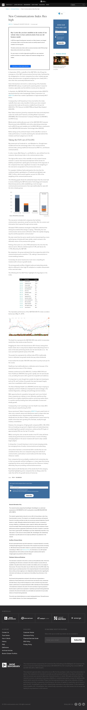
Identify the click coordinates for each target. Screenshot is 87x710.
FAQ (3, 644)
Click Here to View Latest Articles (20, 66)
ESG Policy (26, 641)
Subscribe (29, 495)
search (83, 4)
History (4, 641)
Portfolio (9, 4)
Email (11, 485)
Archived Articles (15, 9)
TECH (13, 477)
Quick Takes (35, 4)
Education (42, 4)
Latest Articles (18, 4)
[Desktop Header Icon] (4, 5)
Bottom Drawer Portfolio (9, 653)
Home (7, 9)
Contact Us (5, 632)
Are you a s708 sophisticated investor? (59, 35)
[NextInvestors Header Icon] (43, 1)
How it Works (6, 638)
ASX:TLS (11, 95)
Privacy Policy (27, 644)
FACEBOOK (19, 477)
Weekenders (27, 4)
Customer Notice (28, 632)
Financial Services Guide (30, 638)
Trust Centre (6, 635)
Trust (47, 4)
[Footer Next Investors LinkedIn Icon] (83, 704)
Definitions (5, 647)
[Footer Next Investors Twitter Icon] (79, 704)
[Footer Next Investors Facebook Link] (75, 704)
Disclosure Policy (26, 549)
